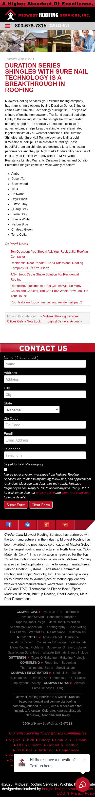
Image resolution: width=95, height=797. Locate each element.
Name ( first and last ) (47, 357)
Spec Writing (77, 627)
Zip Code (47, 418)
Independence (69, 750)
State (47, 403)
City (47, 387)
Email (47, 433)
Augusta (14, 740)
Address (47, 372)
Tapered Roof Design (30, 622)
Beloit (30, 740)
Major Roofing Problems (27, 647)
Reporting (52, 662)
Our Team (78, 673)
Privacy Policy (83, 793)
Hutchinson (45, 750)
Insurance (72, 612)
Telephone (47, 448)
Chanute (61, 740)
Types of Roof (52, 612)
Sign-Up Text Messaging (23, 464)
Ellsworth (35, 745)
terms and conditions (76, 493)
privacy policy (45, 493)
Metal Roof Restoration (64, 622)
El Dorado (80, 740)
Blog (60, 688)
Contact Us (60, 673)
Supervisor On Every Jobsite (66, 647)
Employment (20, 683)
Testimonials (77, 642)
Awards (79, 683)
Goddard (53, 745)
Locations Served (32, 617)
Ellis (20, 745)
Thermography (55, 627)
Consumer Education (61, 617)
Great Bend (24, 750)
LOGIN (63, 793)
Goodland (71, 745)
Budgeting (69, 662)
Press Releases (43, 688)
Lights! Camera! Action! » (65, 321)
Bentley (44, 740)
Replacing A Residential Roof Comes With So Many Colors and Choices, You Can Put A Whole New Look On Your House (49, 291)
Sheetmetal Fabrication (26, 627)
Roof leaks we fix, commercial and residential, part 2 (46, 302)
